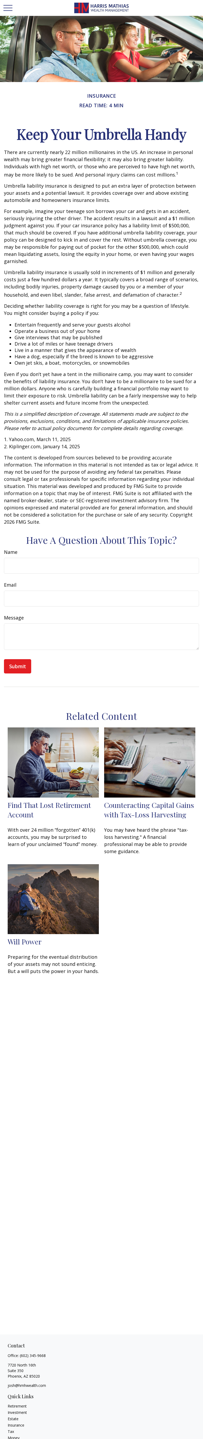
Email (10, 585)
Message (14, 617)
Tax (11, 1431)
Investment (17, 1412)
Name (10, 552)
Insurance (16, 1425)
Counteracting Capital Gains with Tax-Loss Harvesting (149, 809)
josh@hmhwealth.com (27, 1385)
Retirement (17, 1406)
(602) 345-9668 (33, 1355)
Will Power (24, 941)
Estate (13, 1418)
